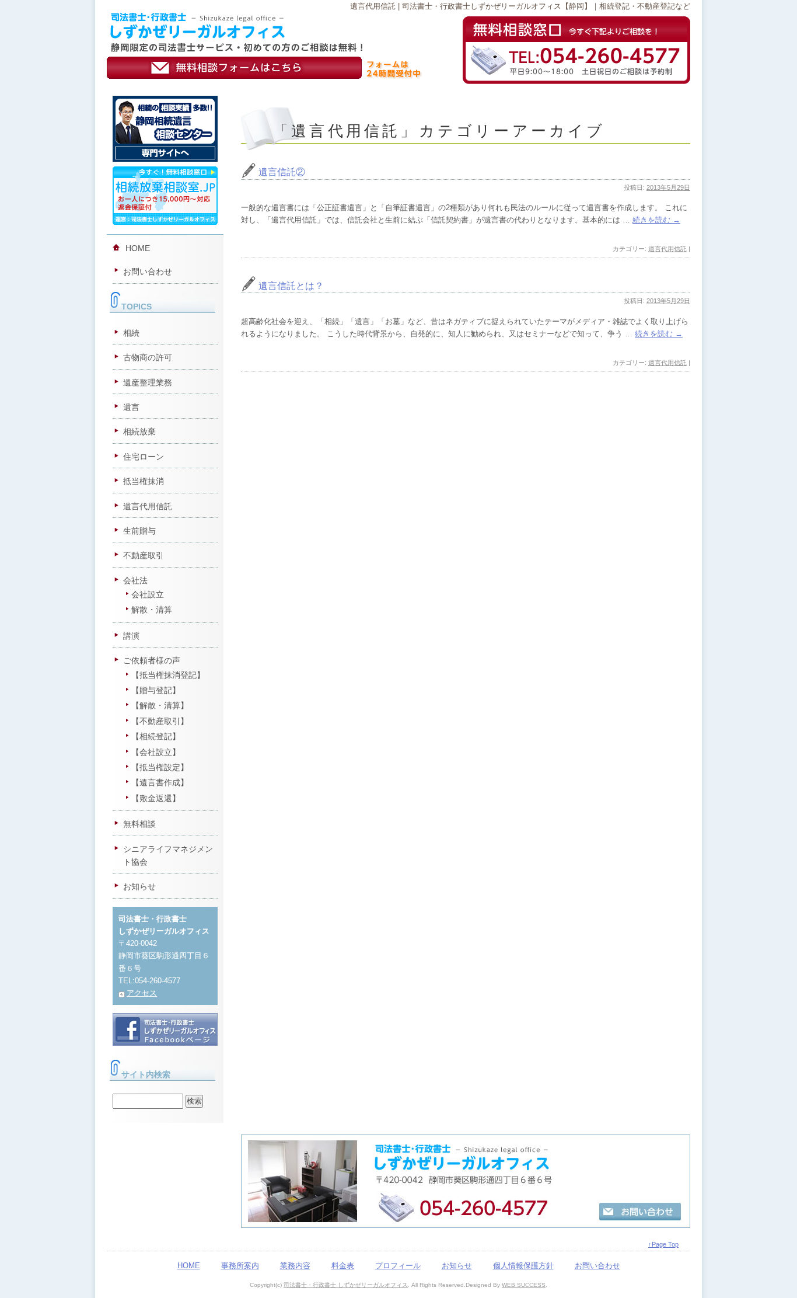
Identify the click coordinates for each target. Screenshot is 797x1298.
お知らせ (139, 886)
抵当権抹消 (143, 481)
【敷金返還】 (155, 798)
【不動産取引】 (159, 721)
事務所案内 (240, 1265)
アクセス (142, 993)
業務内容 (295, 1265)
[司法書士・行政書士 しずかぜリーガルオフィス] (236, 17)
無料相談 (139, 824)
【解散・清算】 (159, 705)
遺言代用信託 (667, 248)
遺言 (131, 407)
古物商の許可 (147, 357)
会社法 (135, 580)
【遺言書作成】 (159, 782)
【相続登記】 (155, 736)
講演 (131, 636)
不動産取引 (143, 555)
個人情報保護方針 (523, 1265)
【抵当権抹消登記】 (168, 675)
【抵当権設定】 (159, 767)
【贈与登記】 (155, 690)
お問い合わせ (147, 271)
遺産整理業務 (147, 382)
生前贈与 (139, 530)
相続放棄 (139, 431)
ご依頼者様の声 (151, 660)
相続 (131, 332)
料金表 (342, 1265)
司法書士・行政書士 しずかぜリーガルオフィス (346, 1285)
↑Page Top (663, 1244)
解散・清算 (151, 609)
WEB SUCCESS (524, 1285)
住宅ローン (143, 456)
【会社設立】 (155, 752)
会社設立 (147, 594)
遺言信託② (281, 172)
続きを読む (656, 219)
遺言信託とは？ (291, 286)
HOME (137, 248)
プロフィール (398, 1265)
